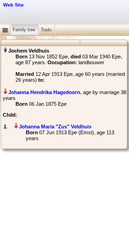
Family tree (24, 29)
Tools (47, 29)
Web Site (13, 5)
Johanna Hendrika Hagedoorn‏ (44, 92)
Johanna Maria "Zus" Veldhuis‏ (55, 126)
